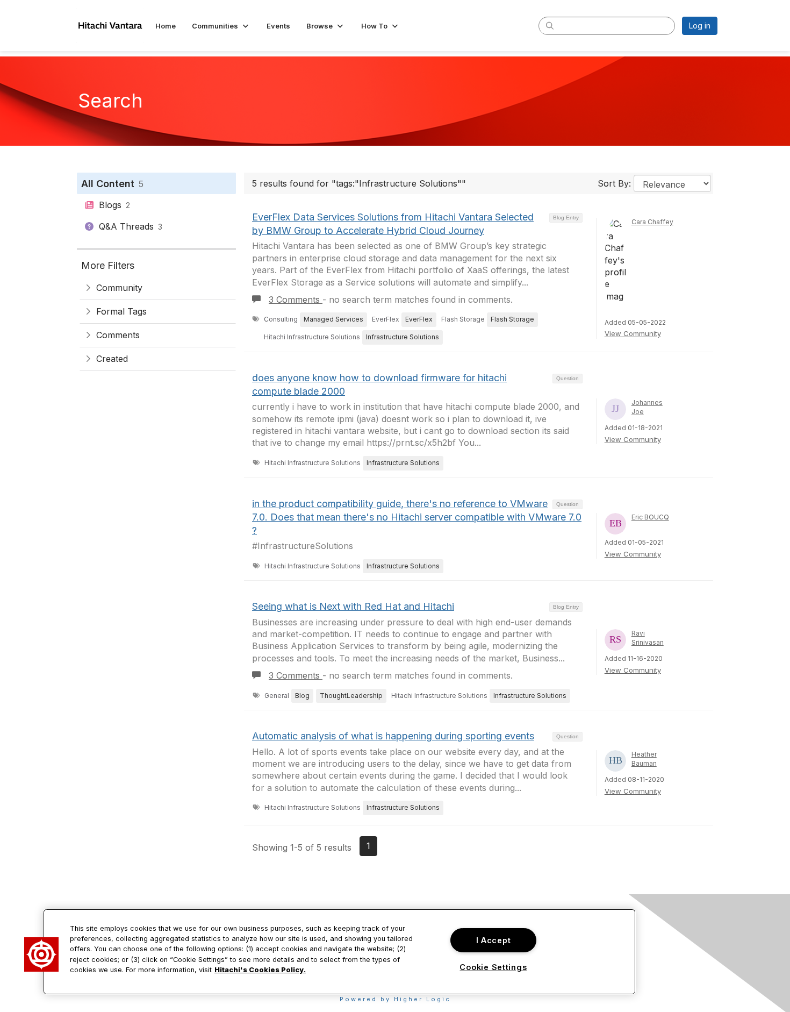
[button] (221, 26)
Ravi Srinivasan (647, 637)
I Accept (493, 940)
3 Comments (295, 299)
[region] (339, 952)
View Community (633, 333)
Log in (699, 25)
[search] (549, 25)
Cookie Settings (493, 967)
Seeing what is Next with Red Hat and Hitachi (353, 606)
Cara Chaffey (652, 222)
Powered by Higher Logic (395, 999)
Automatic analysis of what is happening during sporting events (393, 736)
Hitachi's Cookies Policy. (260, 970)
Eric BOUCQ (650, 517)
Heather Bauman (644, 758)
